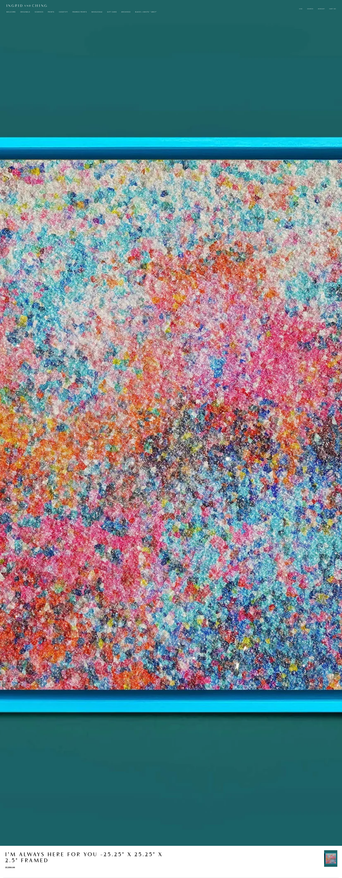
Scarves (39, 12)
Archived (126, 12)
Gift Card (112, 12)
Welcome (11, 12)
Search (310, 9)
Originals (25, 12)
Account (321, 9)
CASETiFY (63, 12)
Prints (51, 12)
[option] (330, 858)
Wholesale (97, 12)
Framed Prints (79, 12)
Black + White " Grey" (146, 12)
